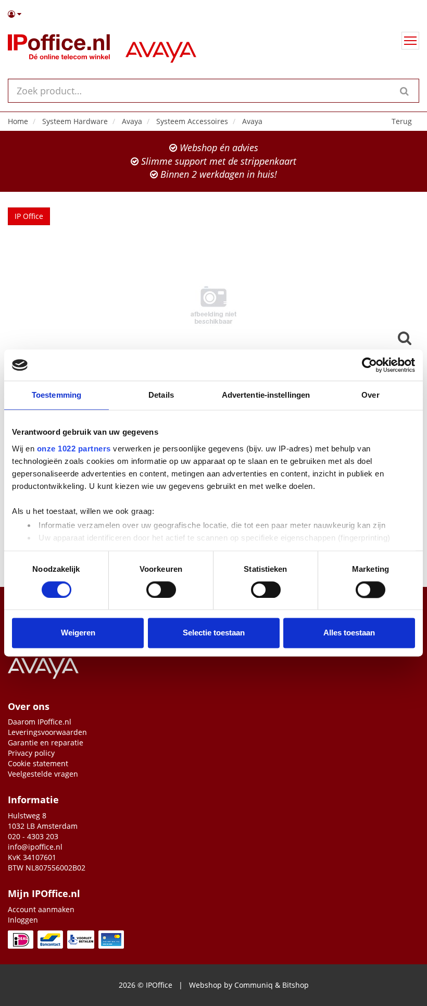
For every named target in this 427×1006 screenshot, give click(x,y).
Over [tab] (370, 394)
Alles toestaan (349, 633)
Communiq (253, 985)
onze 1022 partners (74, 448)
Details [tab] (161, 394)
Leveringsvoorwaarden (47, 732)
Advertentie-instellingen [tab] (266, 394)
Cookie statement (38, 763)
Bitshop (295, 985)
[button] (213, 14)
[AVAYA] (160, 49)
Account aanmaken (41, 909)
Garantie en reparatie (45, 742)
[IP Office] (59, 49)
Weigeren (78, 633)
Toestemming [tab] (56, 394)
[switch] (161, 589)
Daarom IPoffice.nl (39, 722)
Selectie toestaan (214, 633)
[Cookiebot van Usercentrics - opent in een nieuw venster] (369, 365)
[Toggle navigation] (410, 41)
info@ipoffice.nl (35, 847)
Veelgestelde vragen (43, 774)
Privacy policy (31, 753)
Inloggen (23, 920)
